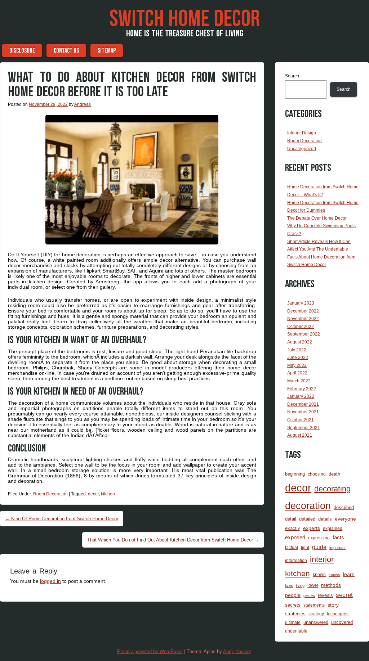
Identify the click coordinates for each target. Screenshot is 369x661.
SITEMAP (107, 50)
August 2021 (299, 435)
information (296, 560)
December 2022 (303, 311)
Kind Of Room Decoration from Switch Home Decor (61, 518)
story (333, 605)
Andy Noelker (237, 651)
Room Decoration (50, 493)
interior (322, 559)
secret (344, 595)
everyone (345, 519)
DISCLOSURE (22, 50)
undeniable (296, 631)
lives (289, 585)
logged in (50, 581)
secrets (293, 605)
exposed (295, 537)
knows (334, 574)
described (344, 507)
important (337, 547)
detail (290, 519)
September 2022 (303, 334)
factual (291, 547)
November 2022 (303, 318)
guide (319, 547)
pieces (309, 595)
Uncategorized (301, 148)
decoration (308, 505)
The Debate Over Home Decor (317, 218)
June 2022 (297, 357)
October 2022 (300, 326)
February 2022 (301, 388)
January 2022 (300, 396)
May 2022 (297, 365)
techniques (337, 613)
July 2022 (296, 349)
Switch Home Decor (184, 19)
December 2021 (303, 404)
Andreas (82, 104)
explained (332, 528)
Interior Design (301, 132)
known (319, 574)
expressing (319, 537)
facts (338, 537)
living (300, 585)
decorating (332, 488)
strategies (295, 613)
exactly (292, 528)
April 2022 (297, 373)
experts (311, 528)
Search (292, 75)
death (334, 474)
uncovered (342, 622)
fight (305, 547)
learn (349, 574)
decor (93, 493)
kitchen (108, 493)
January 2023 (300, 303)
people (293, 595)
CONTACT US (66, 50)
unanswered (315, 622)
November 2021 (303, 411)
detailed (307, 519)
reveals (325, 595)
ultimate (293, 622)
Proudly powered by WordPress (150, 651)
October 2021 (300, 419)
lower (312, 585)
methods (331, 585)
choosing (317, 474)
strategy (316, 613)
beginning (295, 474)
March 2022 (299, 380)
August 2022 (299, 342)
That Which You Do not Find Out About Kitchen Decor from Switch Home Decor (173, 540)
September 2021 (303, 427)
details (325, 519)
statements (314, 605)
